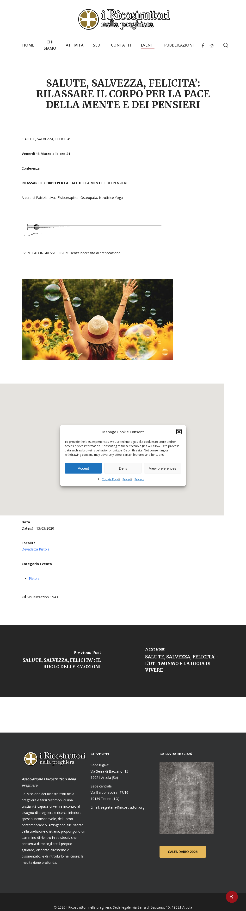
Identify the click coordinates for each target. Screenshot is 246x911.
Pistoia (34, 578)
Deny (123, 468)
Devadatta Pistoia (35, 549)
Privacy (127, 479)
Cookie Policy (111, 479)
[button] (179, 431)
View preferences (162, 468)
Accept (83, 468)
